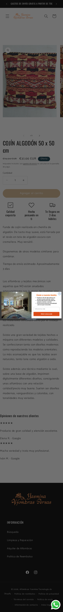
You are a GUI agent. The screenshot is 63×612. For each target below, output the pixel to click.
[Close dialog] (59, 293)
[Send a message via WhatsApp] (55, 604)
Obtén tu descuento (46, 314)
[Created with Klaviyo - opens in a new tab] (31, 319)
